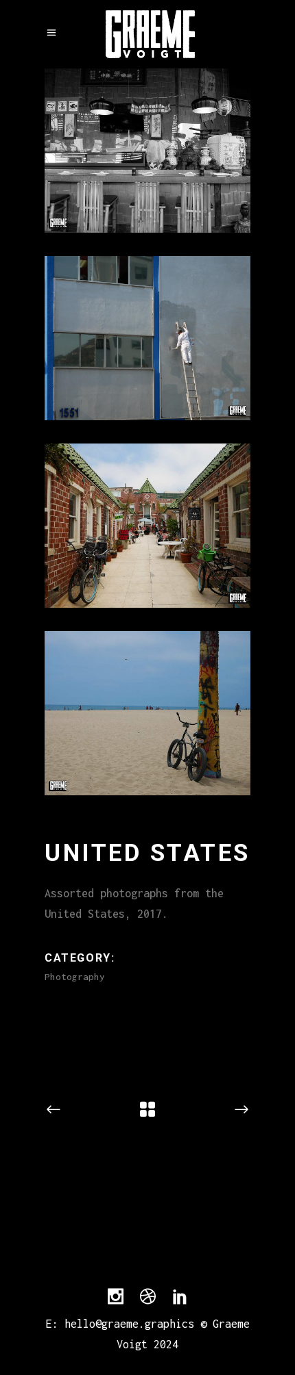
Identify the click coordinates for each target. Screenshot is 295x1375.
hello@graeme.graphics (129, 1324)
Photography (75, 976)
